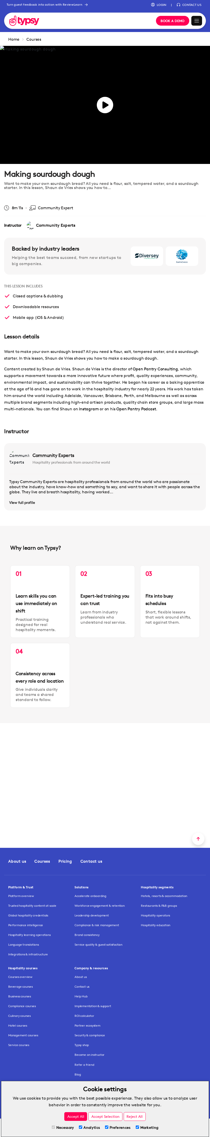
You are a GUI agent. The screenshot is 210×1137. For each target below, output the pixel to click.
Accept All (75, 1116)
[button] (158, 4)
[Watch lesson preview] (105, 105)
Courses (33, 39)
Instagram (89, 408)
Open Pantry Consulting (155, 369)
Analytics (91, 1127)
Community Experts (53, 455)
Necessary (65, 1127)
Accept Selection (105, 1116)
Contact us (91, 861)
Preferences (120, 1127)
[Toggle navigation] (196, 21)
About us (17, 861)
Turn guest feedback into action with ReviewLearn (44, 4)
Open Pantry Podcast (136, 408)
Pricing (65, 861)
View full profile (22, 502)
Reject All (135, 1116)
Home (13, 39)
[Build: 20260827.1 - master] (79, 20)
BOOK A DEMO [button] (172, 21)
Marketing (149, 1127)
